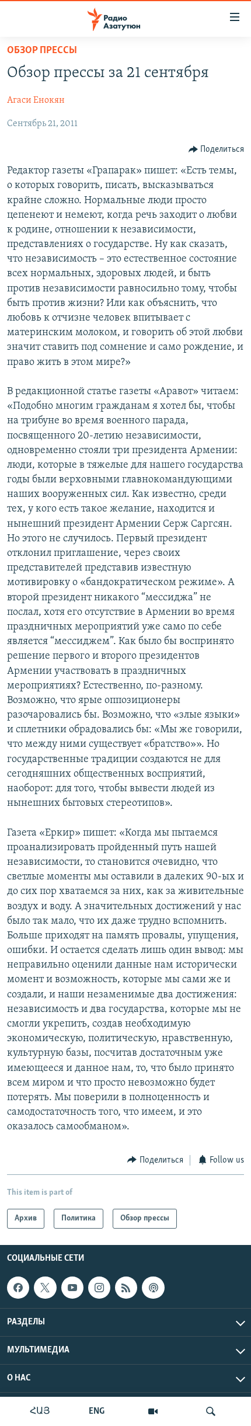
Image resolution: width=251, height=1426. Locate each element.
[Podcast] (153, 1288)
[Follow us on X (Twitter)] (45, 1288)
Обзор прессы (42, 51)
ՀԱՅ (40, 1411)
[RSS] (126, 1288)
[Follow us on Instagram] (99, 1288)
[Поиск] (210, 1411)
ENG (96, 1411)
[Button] (217, 149)
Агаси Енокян (36, 100)
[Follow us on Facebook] (18, 1288)
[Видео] (152, 1411)
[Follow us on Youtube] (72, 1288)
